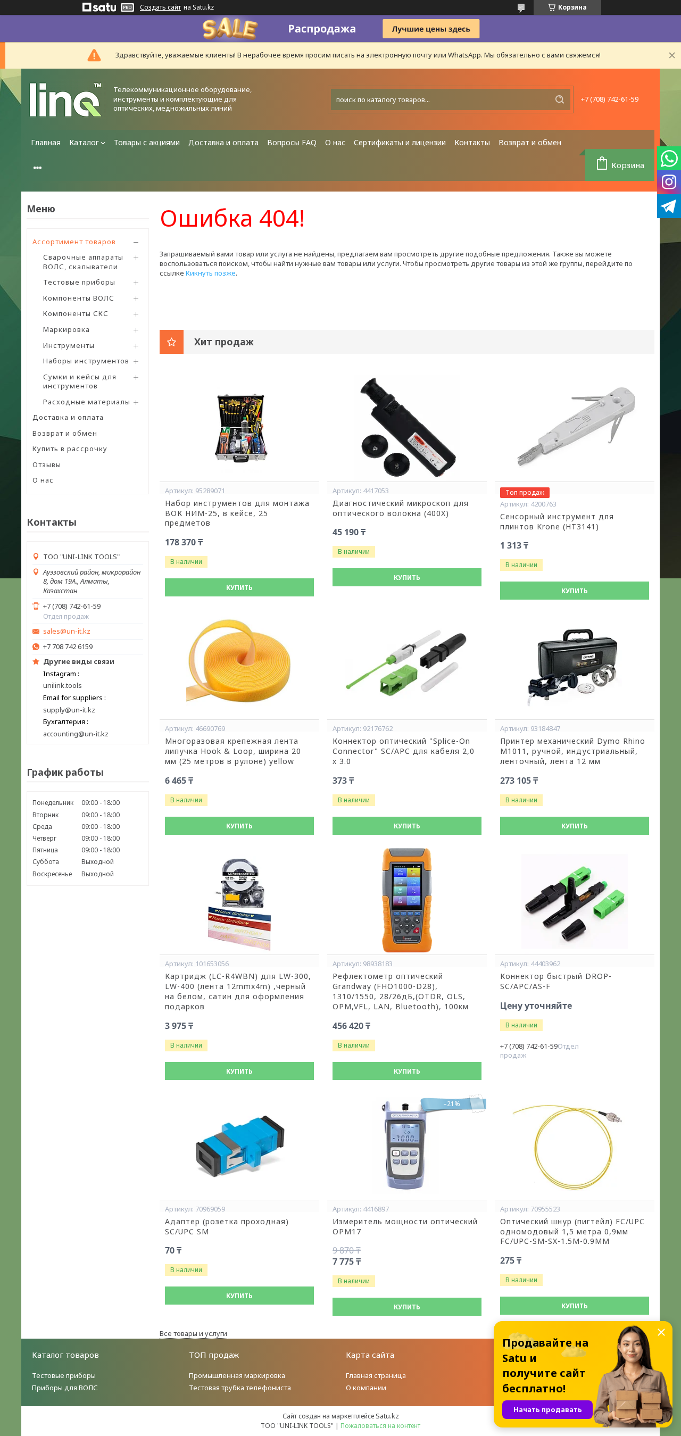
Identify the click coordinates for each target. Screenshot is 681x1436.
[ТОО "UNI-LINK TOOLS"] (66, 99)
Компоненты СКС (76, 313)
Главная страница (376, 1375)
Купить (239, 587)
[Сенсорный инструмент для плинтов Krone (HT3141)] (574, 428)
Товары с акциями (147, 142)
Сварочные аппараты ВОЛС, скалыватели (83, 261)
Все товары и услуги (193, 1333)
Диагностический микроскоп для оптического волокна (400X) (401, 508)
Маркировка (66, 329)
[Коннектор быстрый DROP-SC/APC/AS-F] (574, 901)
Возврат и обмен (530, 142)
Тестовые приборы (79, 282)
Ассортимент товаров (74, 241)
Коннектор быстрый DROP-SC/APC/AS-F (556, 981)
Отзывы (46, 464)
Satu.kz (387, 1416)
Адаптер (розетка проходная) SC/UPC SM (227, 1226)
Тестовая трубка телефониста (240, 1387)
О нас (335, 142)
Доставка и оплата (223, 142)
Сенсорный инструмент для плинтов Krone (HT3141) (557, 522)
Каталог (84, 142)
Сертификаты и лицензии (400, 142)
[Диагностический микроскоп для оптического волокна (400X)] (407, 428)
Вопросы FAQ (292, 142)
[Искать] (559, 99)
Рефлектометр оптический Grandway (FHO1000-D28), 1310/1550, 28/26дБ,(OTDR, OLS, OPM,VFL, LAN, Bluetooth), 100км (401, 991)
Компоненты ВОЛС (78, 298)
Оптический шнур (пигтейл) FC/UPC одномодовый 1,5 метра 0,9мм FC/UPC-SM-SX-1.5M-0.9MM (572, 1232)
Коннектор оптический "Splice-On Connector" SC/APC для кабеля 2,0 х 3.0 (404, 751)
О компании (366, 1387)
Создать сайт (160, 7)
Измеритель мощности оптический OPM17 (405, 1226)
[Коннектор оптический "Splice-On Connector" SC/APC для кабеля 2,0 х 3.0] (407, 666)
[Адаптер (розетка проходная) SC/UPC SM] (239, 1146)
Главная (46, 142)
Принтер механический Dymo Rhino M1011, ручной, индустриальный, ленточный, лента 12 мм (572, 751)
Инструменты (69, 345)
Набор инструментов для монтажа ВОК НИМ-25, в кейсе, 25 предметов (237, 513)
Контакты (472, 142)
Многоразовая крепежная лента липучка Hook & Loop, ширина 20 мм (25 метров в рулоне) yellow (233, 751)
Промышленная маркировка (237, 1375)
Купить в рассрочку (69, 448)
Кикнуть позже (211, 273)
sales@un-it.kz (66, 631)
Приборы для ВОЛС (65, 1387)
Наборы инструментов (86, 361)
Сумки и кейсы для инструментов (80, 381)
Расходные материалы (86, 401)
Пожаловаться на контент (380, 1425)
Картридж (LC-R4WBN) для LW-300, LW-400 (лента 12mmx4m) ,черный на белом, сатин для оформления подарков (238, 991)
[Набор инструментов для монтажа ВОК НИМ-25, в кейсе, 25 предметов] (239, 428)
